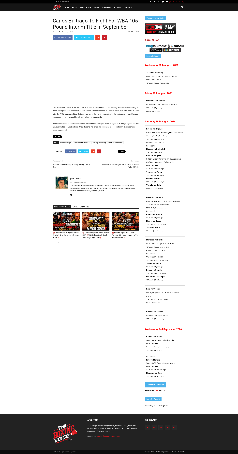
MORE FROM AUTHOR (81, 207)
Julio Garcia (59, 32)
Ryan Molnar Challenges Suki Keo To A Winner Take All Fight (120, 165)
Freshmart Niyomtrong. (82, 143)
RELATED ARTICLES (62, 207)
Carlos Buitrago (65, 143)
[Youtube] (167, 1)
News (74, 7)
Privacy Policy (149, 452)
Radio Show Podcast (90, 7)
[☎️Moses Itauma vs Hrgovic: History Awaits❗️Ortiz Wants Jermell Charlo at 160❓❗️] (66, 221)
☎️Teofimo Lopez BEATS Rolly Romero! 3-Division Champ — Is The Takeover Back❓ (125, 235)
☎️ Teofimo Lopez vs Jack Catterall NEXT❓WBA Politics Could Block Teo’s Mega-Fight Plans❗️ (95, 235)
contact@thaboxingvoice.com (108, 436)
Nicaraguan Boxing (99, 143)
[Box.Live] (155, 391)
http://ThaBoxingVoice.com (78, 182)
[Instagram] (155, 1)
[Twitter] (163, 1)
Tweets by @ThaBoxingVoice (156, 405)
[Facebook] (150, 1)
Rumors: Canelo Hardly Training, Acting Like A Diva (71, 165)
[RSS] (159, 1)
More (127, 7)
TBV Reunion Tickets (176, 2)
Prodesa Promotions (115, 143)
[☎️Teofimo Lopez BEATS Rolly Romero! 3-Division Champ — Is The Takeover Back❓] (125, 221)
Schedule (118, 7)
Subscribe (181, 452)
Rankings (106, 7)
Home (67, 7)
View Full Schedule (156, 384)
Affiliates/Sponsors (162, 452)
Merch (174, 452)
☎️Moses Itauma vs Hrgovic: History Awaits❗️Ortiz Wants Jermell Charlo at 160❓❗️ (66, 235)
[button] (182, 7)
